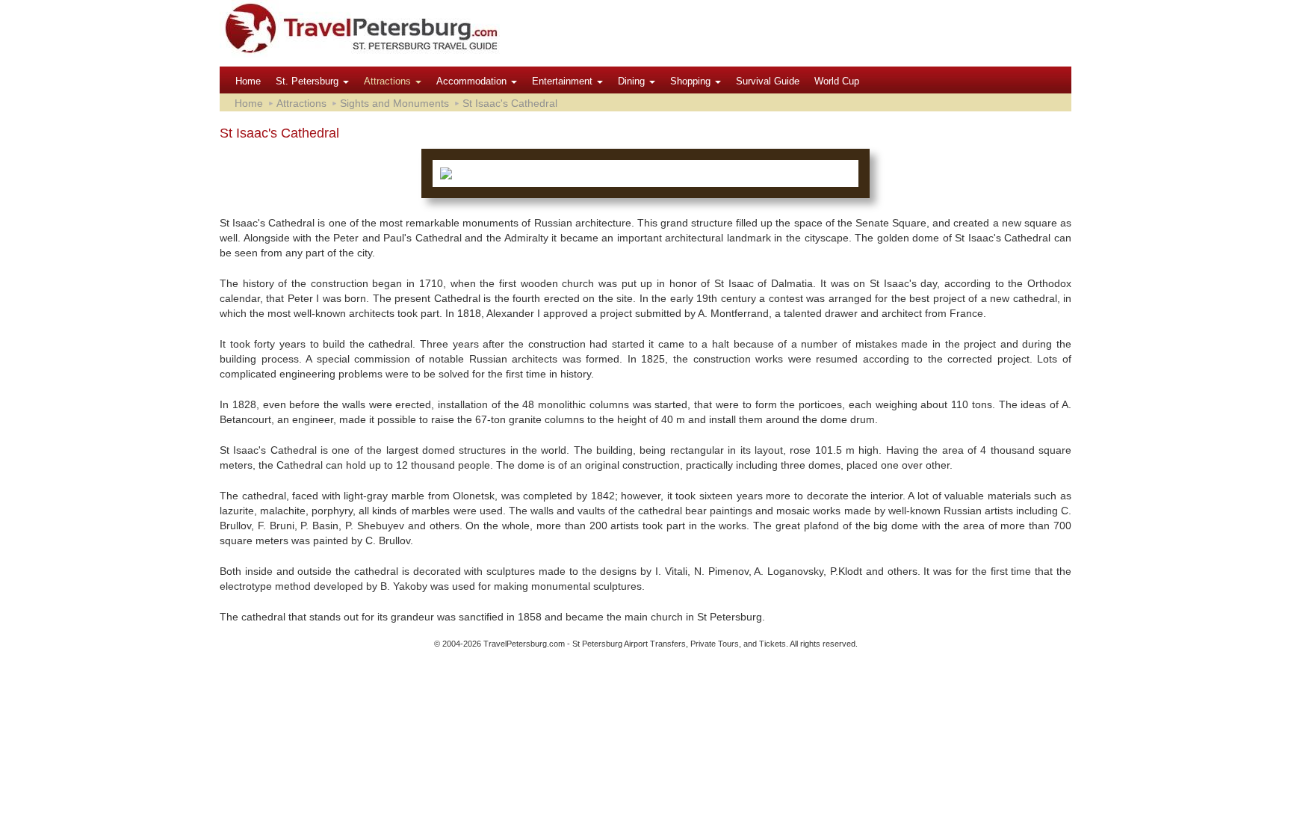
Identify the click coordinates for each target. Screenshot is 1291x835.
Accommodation (473, 81)
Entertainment (563, 81)
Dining (633, 81)
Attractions (389, 81)
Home (248, 81)
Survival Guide (767, 81)
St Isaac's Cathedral (509, 103)
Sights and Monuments (394, 103)
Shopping (691, 81)
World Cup (836, 81)
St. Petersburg (308, 81)
